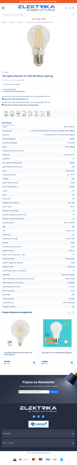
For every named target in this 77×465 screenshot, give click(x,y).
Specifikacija (6, 123)
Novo (38, 19)
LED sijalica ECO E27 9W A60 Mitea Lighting (57, 353)
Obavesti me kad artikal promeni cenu (15, 99)
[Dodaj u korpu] (34, 363)
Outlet (43, 19)
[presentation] (68, 312)
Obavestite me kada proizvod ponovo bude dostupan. (21, 105)
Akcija (33, 19)
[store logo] (36, 8)
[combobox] (38, 14)
